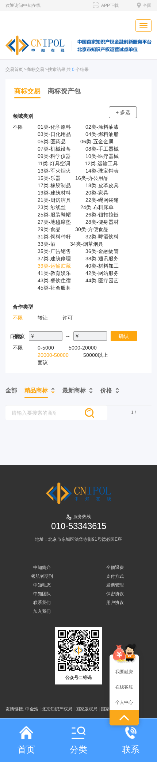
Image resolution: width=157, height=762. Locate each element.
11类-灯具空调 (54, 163)
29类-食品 (49, 229)
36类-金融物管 (102, 251)
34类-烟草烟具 (86, 244)
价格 (106, 390)
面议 (43, 362)
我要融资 (124, 671)
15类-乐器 (49, 178)
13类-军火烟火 (54, 171)
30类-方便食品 (91, 229)
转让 (43, 318)
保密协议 (115, 593)
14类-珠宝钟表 (102, 171)
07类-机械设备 (54, 149)
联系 (130, 749)
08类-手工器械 (102, 149)
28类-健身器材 (102, 222)
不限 (18, 127)
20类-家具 (96, 193)
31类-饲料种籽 (54, 236)
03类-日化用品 (54, 134)
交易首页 (14, 69)
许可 (67, 318)
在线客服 (124, 687)
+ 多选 (123, 112)
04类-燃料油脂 (102, 134)
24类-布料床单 (97, 207)
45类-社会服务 (54, 288)
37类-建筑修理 (54, 258)
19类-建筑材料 (54, 193)
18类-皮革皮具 (102, 185)
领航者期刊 (42, 576)
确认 (124, 336)
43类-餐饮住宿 (54, 280)
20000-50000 (53, 355)
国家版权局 (86, 709)
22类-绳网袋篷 (102, 200)
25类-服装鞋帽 (54, 215)
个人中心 (124, 702)
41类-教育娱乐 (54, 273)
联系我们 (42, 602)
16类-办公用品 (91, 178)
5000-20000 (83, 348)
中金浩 (31, 709)
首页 (26, 749)
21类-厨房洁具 (54, 200)
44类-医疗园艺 (102, 280)
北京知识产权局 (57, 709)
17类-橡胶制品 (54, 185)
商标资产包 (64, 91)
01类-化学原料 (54, 127)
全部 (11, 390)
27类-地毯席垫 (54, 222)
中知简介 (42, 567)
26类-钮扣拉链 (102, 215)
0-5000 (46, 348)
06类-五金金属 (97, 141)
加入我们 (42, 611)
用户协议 (115, 602)
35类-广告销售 (54, 251)
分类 (78, 749)
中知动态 (42, 585)
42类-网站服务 (102, 273)
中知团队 (42, 593)
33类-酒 (46, 244)
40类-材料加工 (102, 266)
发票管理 (115, 585)
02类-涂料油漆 (102, 127)
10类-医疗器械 (102, 156)
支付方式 (115, 576)
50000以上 (95, 355)
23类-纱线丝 (52, 207)
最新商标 (74, 390)
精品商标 (36, 390)
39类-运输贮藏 (54, 266)
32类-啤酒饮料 (102, 236)
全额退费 (115, 567)
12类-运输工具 (101, 163)
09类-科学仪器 (54, 156)
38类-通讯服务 (102, 258)
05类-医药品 (52, 141)
